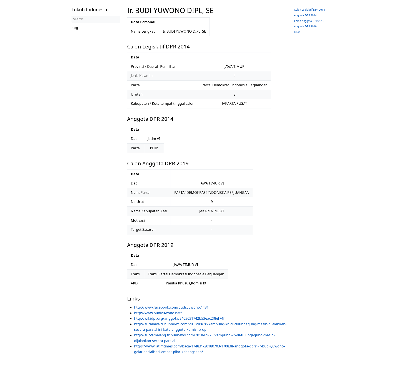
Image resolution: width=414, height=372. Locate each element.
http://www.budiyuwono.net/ (158, 313)
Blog (74, 28)
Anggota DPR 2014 (305, 15)
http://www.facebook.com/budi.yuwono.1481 (171, 307)
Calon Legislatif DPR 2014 (309, 10)
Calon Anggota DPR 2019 (309, 21)
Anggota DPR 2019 (305, 26)
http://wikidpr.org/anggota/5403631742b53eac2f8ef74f (179, 318)
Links (297, 32)
